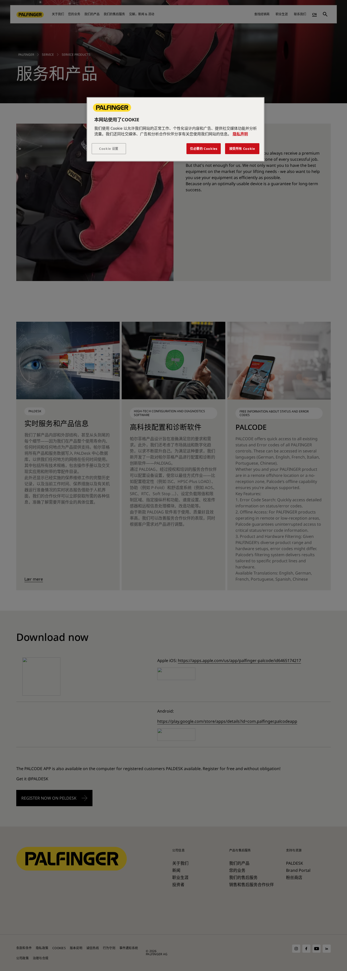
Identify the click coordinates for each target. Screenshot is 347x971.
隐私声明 (240, 133)
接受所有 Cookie (242, 148)
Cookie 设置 (108, 148)
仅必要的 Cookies (203, 148)
